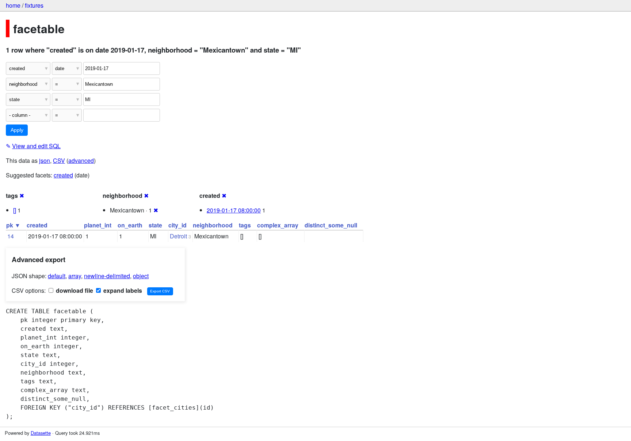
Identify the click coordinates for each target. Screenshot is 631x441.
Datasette (41, 432)
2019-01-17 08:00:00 (234, 210)
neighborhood (213, 225)
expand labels (122, 290)
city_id (177, 225)
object (141, 276)
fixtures (34, 5)
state (155, 225)
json (44, 160)
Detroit (178, 236)
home (13, 5)
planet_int (97, 225)
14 (10, 236)
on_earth (130, 225)
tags (245, 225)
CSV (59, 160)
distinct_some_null (331, 225)
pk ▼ (13, 225)
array (74, 276)
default (56, 276)
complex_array (277, 225)
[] (14, 210)
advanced (81, 160)
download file (73, 290)
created (63, 175)
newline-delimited (107, 276)
